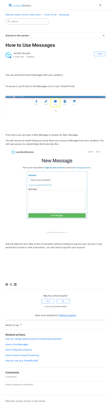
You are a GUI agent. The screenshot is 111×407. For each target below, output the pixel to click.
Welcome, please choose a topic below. (23, 14)
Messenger (64, 14)
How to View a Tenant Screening (22, 355)
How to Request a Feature (18, 349)
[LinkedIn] (15, 284)
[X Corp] (11, 284)
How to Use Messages (16, 344)
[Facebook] (6, 284)
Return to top (12, 325)
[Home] (19, 5)
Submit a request (67, 315)
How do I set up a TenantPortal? (21, 360)
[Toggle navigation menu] (100, 5)
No (63, 301)
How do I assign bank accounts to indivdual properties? (33, 339)
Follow (99, 54)
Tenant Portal (50, 14)
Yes (48, 301)
